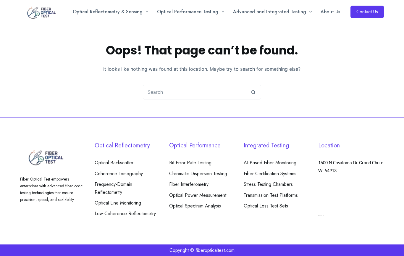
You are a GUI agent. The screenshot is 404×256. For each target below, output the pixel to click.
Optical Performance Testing (187, 11)
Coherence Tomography (119, 173)
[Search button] (253, 92)
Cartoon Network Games (321, 215)
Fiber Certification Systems (270, 173)
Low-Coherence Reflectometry (125, 213)
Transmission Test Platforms (271, 195)
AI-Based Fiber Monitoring (270, 162)
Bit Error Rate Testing (190, 162)
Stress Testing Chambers (268, 184)
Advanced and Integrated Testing (269, 11)
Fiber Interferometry (189, 184)
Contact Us (367, 11)
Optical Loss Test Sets (266, 205)
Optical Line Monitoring (118, 202)
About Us (330, 11)
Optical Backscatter (114, 162)
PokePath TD (320, 215)
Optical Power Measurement (197, 195)
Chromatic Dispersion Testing (198, 173)
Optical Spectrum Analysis (195, 205)
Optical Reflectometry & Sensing (108, 11)
